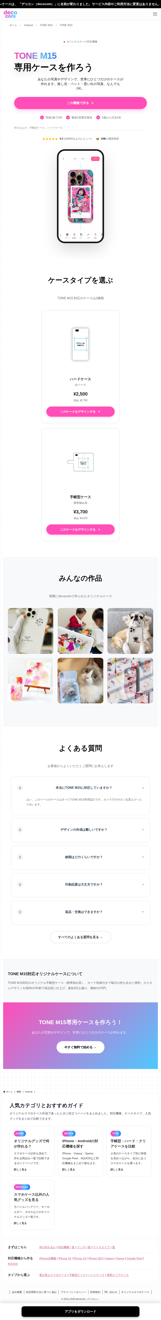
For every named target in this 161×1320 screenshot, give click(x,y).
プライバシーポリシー (73, 1292)
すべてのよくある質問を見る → (80, 937)
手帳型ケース (77, 1275)
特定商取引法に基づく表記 (41, 1292)
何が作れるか (47, 1247)
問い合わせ (110, 1292)
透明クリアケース (118, 1275)
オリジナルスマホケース (135, 1292)
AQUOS (13, 1263)
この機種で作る (78, 103)
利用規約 (95, 1292)
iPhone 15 (79, 1258)
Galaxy (109, 1258)
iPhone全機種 (47, 1258)
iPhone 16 (65, 1258)
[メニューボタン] (155, 14)
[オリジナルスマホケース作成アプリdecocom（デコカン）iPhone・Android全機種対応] (10, 14)
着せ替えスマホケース (53, 1275)
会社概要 (17, 1292)
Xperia (120, 1258)
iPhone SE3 (95, 1258)
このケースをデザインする (78, 411)
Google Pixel (134, 1258)
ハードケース (96, 1275)
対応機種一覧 (66, 1247)
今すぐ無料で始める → (80, 1047)
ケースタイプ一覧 (104, 1247)
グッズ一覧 (84, 1247)
